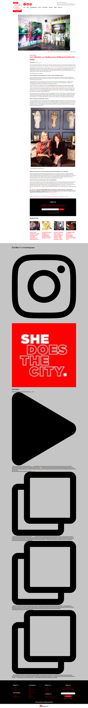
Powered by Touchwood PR (44, 702)
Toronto (66, 196)
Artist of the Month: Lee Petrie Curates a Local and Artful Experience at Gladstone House (34, 236)
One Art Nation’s (33, 189)
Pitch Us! (14, 688)
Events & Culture (33, 55)
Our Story (15, 687)
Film (24, 7)
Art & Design (44, 7)
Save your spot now (52, 192)
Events (55, 7)
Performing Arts (33, 7)
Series (28, 7)
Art (39, 196)
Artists (48, 196)
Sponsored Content (17, 696)
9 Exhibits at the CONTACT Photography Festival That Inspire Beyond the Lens (71, 236)
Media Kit (14, 695)
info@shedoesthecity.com (50, 696)
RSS (45, 691)
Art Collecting (44, 196)
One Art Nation (54, 67)
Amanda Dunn (35, 196)
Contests (51, 7)
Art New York (72, 103)
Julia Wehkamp (54, 196)
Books (39, 7)
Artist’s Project (37, 90)
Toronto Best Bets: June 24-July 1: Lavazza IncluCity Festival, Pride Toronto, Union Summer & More (58, 236)
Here (37, 96)
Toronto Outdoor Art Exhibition (58, 90)
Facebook (47, 688)
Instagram (47, 690)
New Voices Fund (16, 690)
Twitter (46, 687)
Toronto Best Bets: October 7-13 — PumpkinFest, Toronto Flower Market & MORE (46, 235)
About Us (60, 7)
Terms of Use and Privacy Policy (51, 697)
